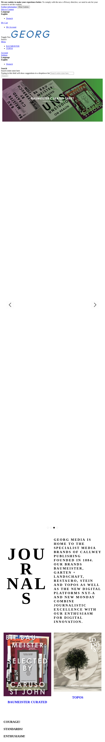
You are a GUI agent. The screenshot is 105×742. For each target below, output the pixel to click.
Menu (3, 42)
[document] (52, 4)
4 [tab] (57, 528)
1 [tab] (48, 528)
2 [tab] (51, 528)
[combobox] (62, 73)
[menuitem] (12, 46)
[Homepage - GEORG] (30, 37)
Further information (9, 7)
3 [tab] (54, 528)
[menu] (52, 47)
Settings (4, 55)
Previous (10, 305)
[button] (52, 14)
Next (95, 305)
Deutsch (9, 18)
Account (4, 53)
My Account (11, 27)
